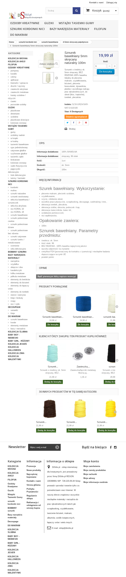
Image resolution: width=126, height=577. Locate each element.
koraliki (13, 74)
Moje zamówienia (91, 466)
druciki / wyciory (17, 86)
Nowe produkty (34, 470)
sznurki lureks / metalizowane (16, 241)
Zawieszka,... (83, 366)
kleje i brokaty (16, 298)
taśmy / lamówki (17, 178)
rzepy (13, 301)
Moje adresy (89, 478)
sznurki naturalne (18, 193)
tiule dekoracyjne (18, 175)
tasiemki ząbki (17, 157)
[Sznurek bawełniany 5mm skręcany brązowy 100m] (49, 408)
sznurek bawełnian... (113, 317)
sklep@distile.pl (66, 528)
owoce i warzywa (18, 295)
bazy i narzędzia (17, 328)
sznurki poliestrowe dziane (18, 225)
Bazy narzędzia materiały (69, 29)
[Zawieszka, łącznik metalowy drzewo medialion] (83, 353)
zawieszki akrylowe (19, 89)
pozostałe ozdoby (18, 104)
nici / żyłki (15, 304)
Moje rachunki (90, 474)
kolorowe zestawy (18, 123)
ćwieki (13, 101)
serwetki (14, 310)
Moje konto (91, 461)
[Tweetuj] (67, 122)
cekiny (13, 77)
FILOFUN (100, 29)
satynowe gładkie (18, 150)
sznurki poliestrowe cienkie (18, 219)
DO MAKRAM (19, 35)
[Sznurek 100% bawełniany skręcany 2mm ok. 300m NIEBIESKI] (83, 303)
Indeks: (68, 104)
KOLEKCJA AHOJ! (16, 61)
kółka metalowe (17, 273)
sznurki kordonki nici (27, 29)
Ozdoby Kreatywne (24, 23)
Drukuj (72, 129)
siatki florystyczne (18, 166)
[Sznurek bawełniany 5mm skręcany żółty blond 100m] (80, 408)
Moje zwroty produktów (94, 470)
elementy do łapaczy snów (18, 287)
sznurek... (114, 366)
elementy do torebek (19, 292)
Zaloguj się (111, 2)
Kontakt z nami (96, 2)
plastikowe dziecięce (19, 120)
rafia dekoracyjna (18, 249)
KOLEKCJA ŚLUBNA (18, 332)
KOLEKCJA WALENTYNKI (14, 358)
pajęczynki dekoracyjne (14, 170)
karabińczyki (16, 270)
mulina (13, 190)
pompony (14, 71)
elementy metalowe (19, 325)
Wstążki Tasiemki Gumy (76, 23)
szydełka (14, 264)
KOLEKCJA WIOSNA (18, 58)
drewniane (15, 114)
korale (13, 322)
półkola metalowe (18, 276)
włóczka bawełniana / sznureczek (19, 201)
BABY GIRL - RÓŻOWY (19, 341)
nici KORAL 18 (17, 212)
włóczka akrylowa (18, 206)
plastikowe (15, 110)
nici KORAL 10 (17, 209)
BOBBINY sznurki (17, 252)
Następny (56, 77)
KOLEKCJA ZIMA (16, 353)
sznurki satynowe (18, 236)
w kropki (14, 138)
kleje (12, 313)
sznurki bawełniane (19, 215)
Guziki (49, 23)
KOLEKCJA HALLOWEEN (14, 348)
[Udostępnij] (73, 122)
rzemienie (14, 246)
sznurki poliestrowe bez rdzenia (18, 232)
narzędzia (14, 261)
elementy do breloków (20, 279)
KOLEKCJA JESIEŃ (17, 344)
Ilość (105, 61)
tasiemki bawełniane (19, 144)
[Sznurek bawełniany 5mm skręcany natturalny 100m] (48, 78)
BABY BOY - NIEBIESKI (14, 336)
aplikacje (14, 80)
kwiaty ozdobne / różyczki (17, 96)
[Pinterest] (86, 122)
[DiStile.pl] (25, 15)
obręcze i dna (16, 267)
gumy (13, 132)
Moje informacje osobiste (95, 482)
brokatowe (15, 160)
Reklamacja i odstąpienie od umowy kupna (34, 505)
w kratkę (14, 141)
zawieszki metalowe (19, 92)
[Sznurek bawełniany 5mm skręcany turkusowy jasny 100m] (53, 353)
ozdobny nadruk (17, 135)
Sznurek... (53, 366)
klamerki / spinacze (19, 83)
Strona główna (33, 485)
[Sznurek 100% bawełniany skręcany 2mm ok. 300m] (53, 303)
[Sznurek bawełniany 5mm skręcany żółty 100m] (110, 408)
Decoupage (14, 307)
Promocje (31, 466)
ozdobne (14, 117)
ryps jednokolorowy (19, 147)
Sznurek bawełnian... (52, 317)
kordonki (14, 187)
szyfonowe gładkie (18, 153)
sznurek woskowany (19, 196)
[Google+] (80, 122)
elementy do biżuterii (19, 282)
